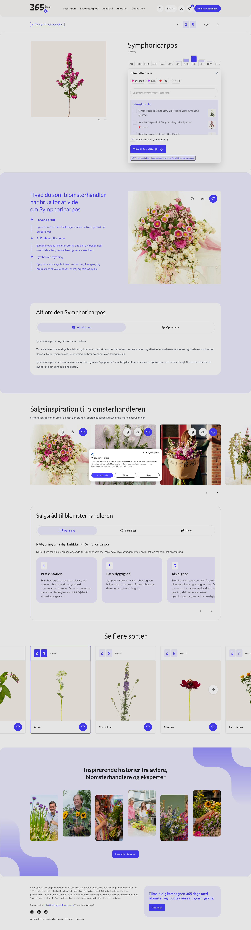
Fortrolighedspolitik (151, 452)
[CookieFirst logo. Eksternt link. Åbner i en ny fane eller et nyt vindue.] (92, 454)
